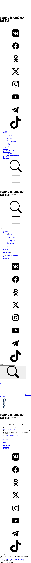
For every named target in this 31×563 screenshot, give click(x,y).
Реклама (5, 149)
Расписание (6, 152)
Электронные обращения (10, 435)
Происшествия (11, 137)
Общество (9, 134)
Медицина (10, 146)
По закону (9, 135)
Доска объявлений (8, 150)
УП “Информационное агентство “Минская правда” (13, 558)
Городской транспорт (13, 155)
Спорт (8, 144)
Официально (10, 138)
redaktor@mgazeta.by (9, 429)
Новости (5, 132)
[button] (15, 172)
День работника (11, 141)
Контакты (6, 156)
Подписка (6, 158)
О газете (5, 131)
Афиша (5, 147)
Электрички (10, 153)
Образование (10, 143)
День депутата (11, 140)
